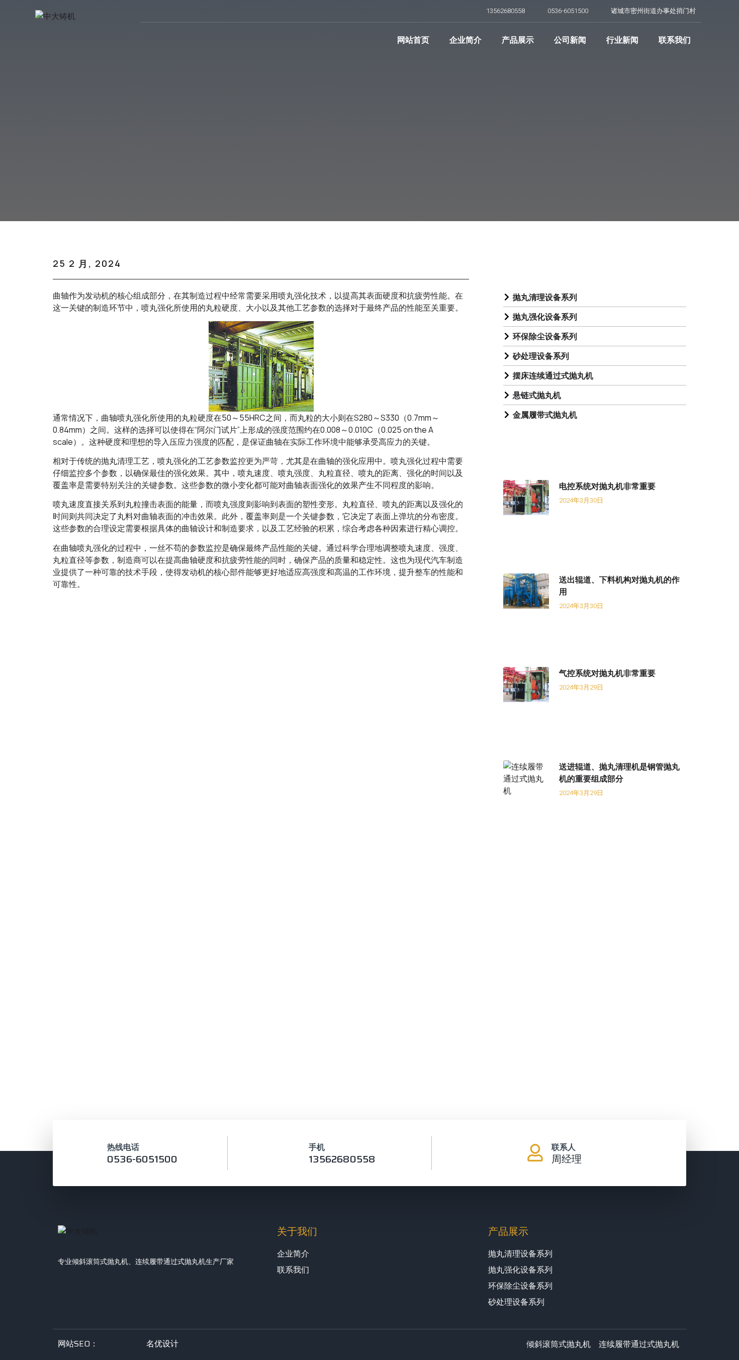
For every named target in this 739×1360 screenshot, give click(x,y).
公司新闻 (570, 39)
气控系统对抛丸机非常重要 (607, 672)
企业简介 (465, 39)
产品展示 (518, 39)
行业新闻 (622, 39)
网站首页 (413, 39)
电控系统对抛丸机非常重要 (607, 486)
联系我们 (675, 39)
